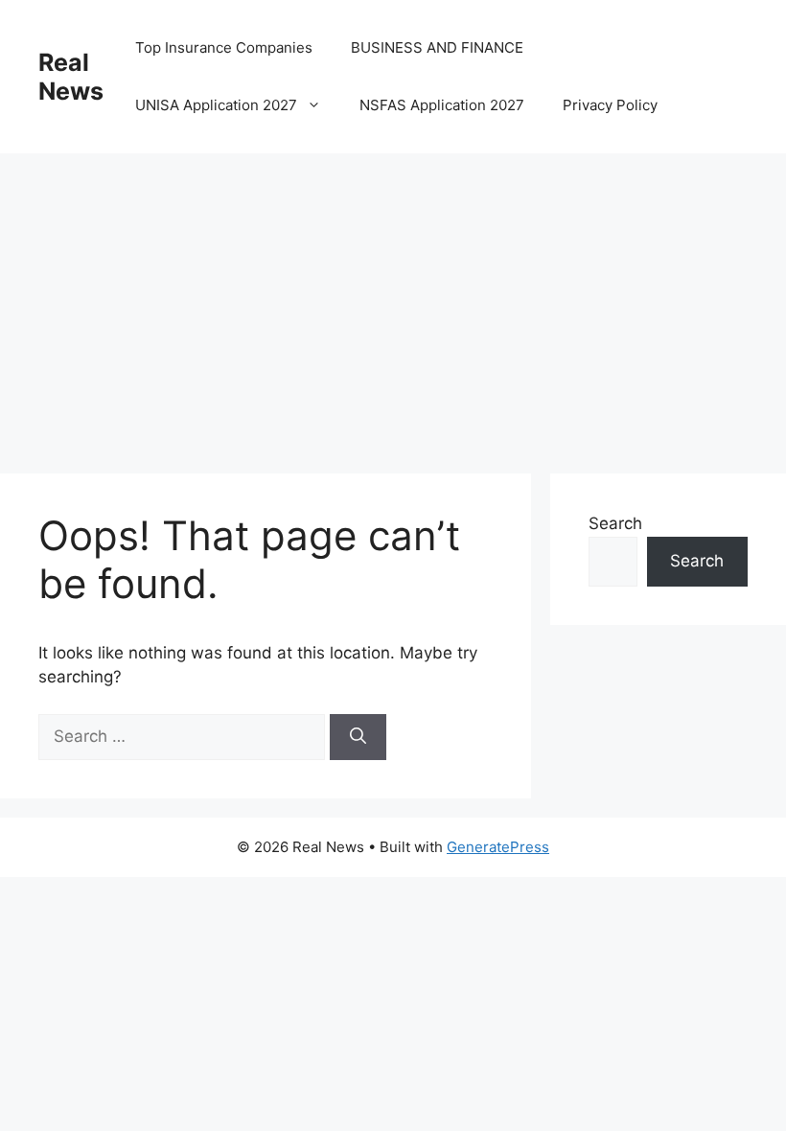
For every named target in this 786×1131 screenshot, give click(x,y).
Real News (71, 76)
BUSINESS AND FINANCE (437, 47)
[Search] (358, 737)
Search (615, 523)
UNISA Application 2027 (216, 105)
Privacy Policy (610, 105)
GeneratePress (498, 847)
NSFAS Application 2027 (441, 105)
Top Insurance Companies (223, 47)
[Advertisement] (393, 297)
